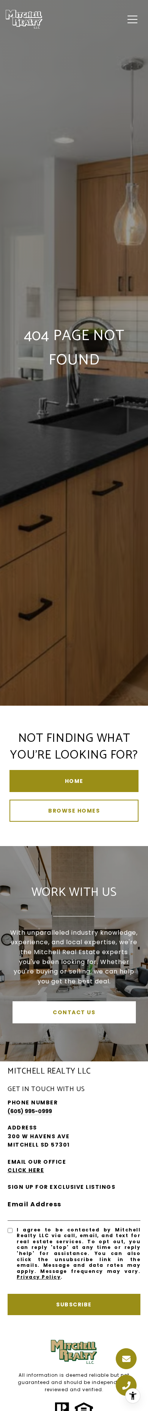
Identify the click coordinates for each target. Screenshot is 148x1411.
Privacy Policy (39, 1277)
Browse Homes (74, 810)
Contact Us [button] (74, 1012)
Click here (26, 1170)
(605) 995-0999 (30, 1111)
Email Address (34, 1204)
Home (74, 781)
